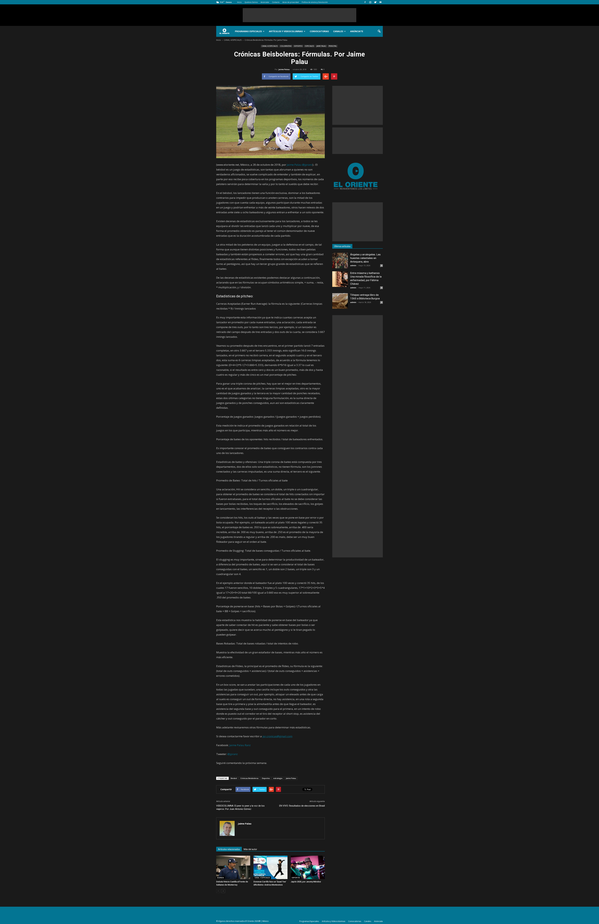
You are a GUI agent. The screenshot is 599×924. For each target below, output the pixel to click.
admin (353, 265)
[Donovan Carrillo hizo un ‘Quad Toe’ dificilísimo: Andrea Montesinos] (270, 867)
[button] (379, 31)
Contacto (276, 2)
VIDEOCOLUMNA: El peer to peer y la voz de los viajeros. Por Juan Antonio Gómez (240, 807)
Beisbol (234, 778)
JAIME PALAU (321, 46)
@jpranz (307, 164)
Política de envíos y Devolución (315, 2)
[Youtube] (380, 2)
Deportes (266, 778)
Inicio (239, 2)
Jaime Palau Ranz (240, 745)
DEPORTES (298, 46)
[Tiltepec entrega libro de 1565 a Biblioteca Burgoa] (340, 301)
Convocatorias (319, 31)
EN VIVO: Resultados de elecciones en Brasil (302, 805)
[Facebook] (365, 2)
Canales (338, 31)
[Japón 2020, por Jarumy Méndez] (308, 867)
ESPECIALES (309, 46)
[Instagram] (370, 2)
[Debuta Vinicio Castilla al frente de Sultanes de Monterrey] (233, 867)
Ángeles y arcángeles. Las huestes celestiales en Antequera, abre (365, 258)
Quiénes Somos (251, 2)
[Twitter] (375, 2)
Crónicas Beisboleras (249, 778)
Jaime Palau (284, 69)
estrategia (277, 778)
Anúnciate (265, 2)
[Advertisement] (299, 15)
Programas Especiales (248, 31)
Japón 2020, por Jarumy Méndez (306, 881)
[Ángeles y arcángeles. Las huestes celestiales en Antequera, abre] (340, 260)
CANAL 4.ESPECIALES (270, 46)
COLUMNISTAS (285, 46)
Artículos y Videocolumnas (286, 31)
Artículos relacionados (229, 849)
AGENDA (220, 878)
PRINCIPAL (333, 46)
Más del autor (250, 849)
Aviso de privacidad (290, 2)
